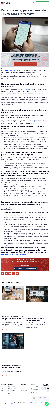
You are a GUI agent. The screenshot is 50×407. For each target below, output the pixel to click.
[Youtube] (48, 391)
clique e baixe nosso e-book (13, 254)
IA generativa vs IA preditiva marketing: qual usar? (35, 319)
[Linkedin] (48, 388)
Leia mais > (5, 329)
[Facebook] (42, 388)
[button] (33, 3)
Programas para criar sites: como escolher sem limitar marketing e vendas (13, 318)
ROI (10, 93)
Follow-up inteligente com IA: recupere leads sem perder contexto (12, 367)
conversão (7, 228)
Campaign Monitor (25, 89)
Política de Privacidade (31, 402)
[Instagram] (45, 388)
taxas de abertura (39, 121)
